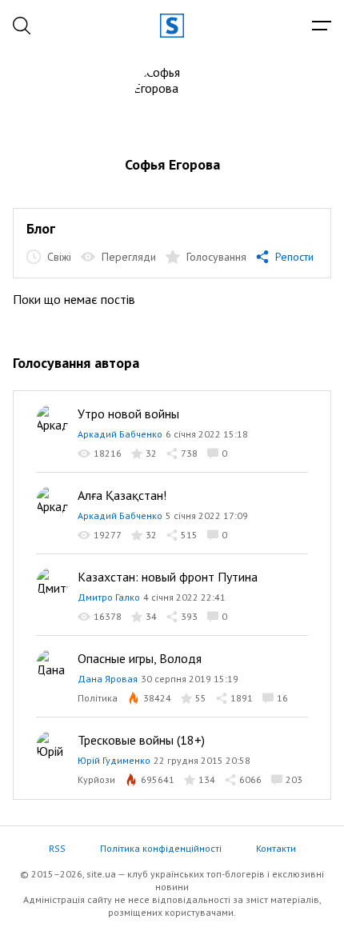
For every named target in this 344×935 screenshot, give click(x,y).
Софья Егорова (172, 164)
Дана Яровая (108, 679)
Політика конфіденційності (161, 848)
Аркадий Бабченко (120, 434)
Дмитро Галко (109, 597)
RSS (57, 848)
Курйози (96, 779)
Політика (98, 698)
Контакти (276, 848)
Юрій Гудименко (114, 760)
